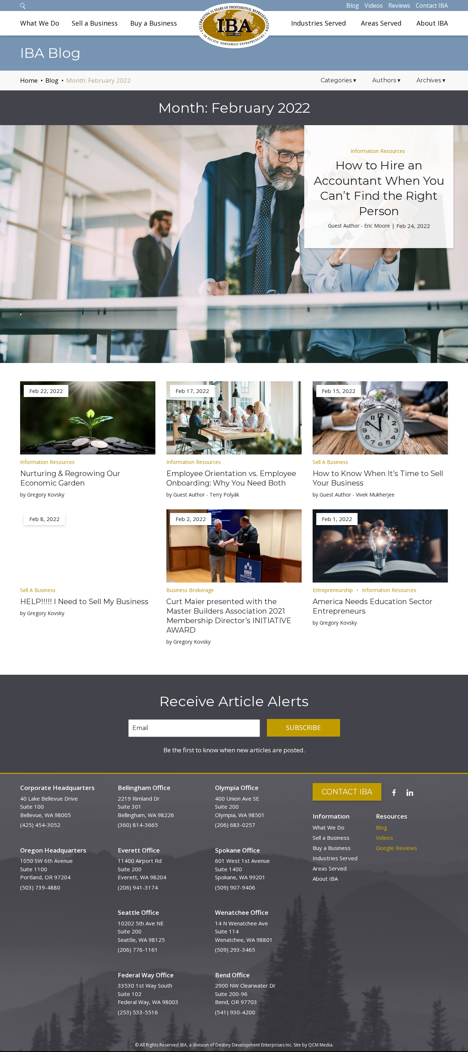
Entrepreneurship (333, 590)
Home (29, 80)
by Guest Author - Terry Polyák (202, 494)
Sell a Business (95, 23)
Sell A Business (330, 461)
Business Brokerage (190, 590)
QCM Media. (320, 1045)
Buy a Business (153, 23)
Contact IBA (432, 5)
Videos (374, 5)
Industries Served (318, 23)
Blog (352, 5)
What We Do (39, 23)
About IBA (432, 23)
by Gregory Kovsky (42, 494)
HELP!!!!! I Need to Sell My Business (84, 601)
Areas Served (381, 23)
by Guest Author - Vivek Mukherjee (354, 494)
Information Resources (378, 150)
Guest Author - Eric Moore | (361, 225)
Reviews (399, 5)
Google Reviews (396, 847)
